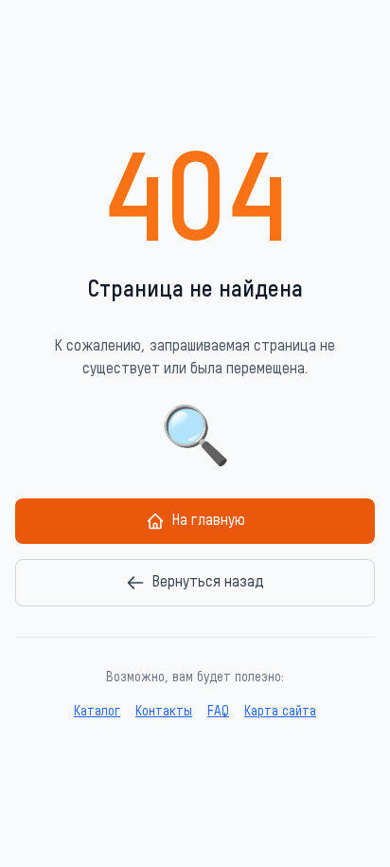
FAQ (218, 711)
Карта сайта (280, 711)
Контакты (163, 711)
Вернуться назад (208, 582)
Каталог (97, 711)
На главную (208, 521)
